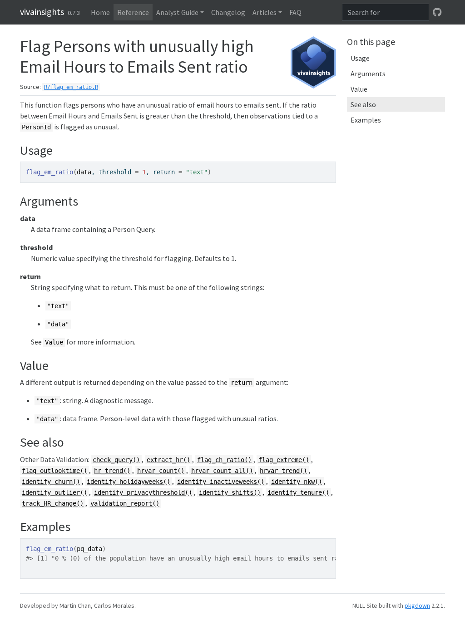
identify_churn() (51, 481)
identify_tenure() (298, 492)
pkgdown (417, 605)
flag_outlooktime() (54, 470)
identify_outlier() (54, 492)
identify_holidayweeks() (128, 481)
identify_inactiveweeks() (220, 481)
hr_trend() (112, 470)
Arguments (368, 73)
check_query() (116, 459)
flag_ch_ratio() (224, 459)
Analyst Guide (177, 12)
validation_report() (124, 503)
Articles (264, 12)
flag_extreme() (283, 459)
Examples (366, 119)
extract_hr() (168, 459)
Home (100, 12)
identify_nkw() (296, 481)
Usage (360, 58)
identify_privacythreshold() (143, 492)
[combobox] (385, 12)
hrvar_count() (160, 470)
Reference (133, 12)
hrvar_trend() (283, 470)
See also (363, 104)
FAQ (295, 12)
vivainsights (42, 11)
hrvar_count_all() (222, 470)
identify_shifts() (230, 492)
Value (359, 89)
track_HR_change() (53, 503)
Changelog (228, 12)
